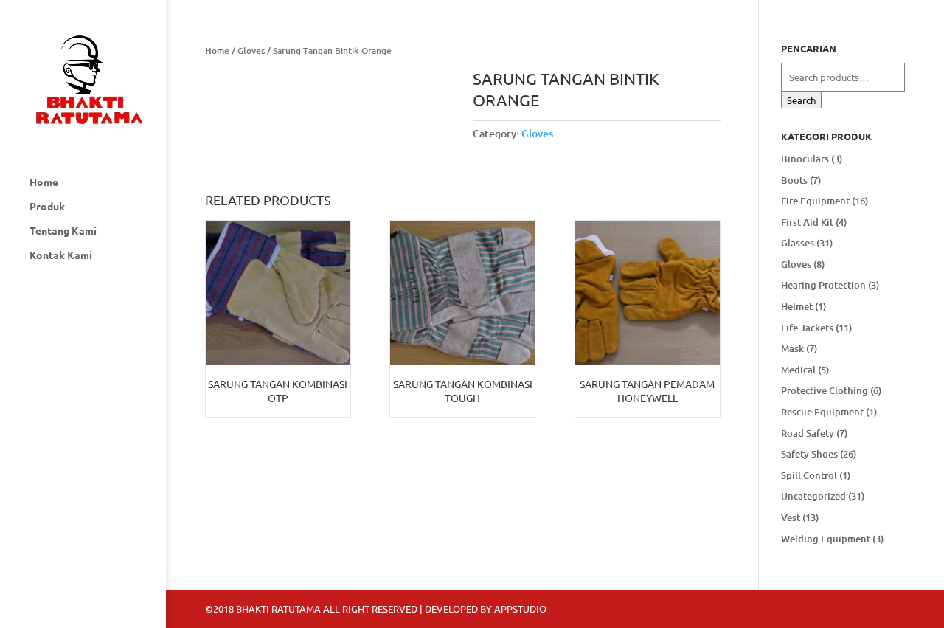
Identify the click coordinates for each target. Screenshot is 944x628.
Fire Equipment (815, 200)
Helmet (797, 306)
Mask (792, 348)
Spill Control (809, 475)
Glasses (797, 242)
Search (801, 100)
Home (44, 182)
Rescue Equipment (822, 411)
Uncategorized (813, 496)
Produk (47, 207)
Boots (794, 180)
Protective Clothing (824, 390)
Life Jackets (807, 327)
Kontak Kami (61, 255)
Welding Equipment (825, 538)
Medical (798, 369)
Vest (790, 517)
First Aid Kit (807, 222)
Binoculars (805, 158)
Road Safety (807, 433)
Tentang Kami (63, 231)
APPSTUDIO (520, 608)
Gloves (251, 50)
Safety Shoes (809, 453)
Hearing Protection (823, 284)
